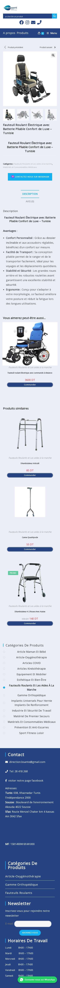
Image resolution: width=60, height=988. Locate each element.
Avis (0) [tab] (30, 201)
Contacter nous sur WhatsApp (40, 979)
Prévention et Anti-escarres (31, 727)
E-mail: (9, 923)
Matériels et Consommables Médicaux (20, 167)
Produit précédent (15, 47)
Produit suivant (46, 47)
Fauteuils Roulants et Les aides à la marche (33, 164)
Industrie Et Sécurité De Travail (31, 710)
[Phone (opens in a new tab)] (39, 22)
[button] (53, 55)
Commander (30, 384)
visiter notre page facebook (25, 780)
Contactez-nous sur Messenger (31, 176)
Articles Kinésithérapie (31, 668)
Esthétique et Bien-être (31, 679)
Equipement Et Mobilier (31, 674)
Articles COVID (32, 663)
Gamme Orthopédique (31, 695)
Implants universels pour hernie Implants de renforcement (31, 703)
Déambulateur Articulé (30, 463)
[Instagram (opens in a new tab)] (27, 22)
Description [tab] (30, 193)
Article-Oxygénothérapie (31, 657)
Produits (22, 33)
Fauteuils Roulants (18, 893)
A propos (9, 33)
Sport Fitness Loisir (31, 733)
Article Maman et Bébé (31, 651)
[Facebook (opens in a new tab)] (21, 22)
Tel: (18, 771)
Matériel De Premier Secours (32, 716)
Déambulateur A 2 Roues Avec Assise (30, 611)
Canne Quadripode (30, 537)
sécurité (11, 284)
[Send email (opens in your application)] (33, 22)
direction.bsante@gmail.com (27, 762)
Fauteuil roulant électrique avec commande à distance (30, 373)
